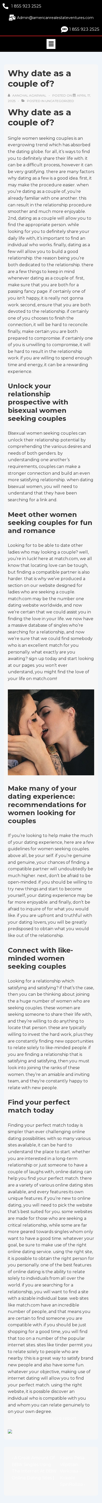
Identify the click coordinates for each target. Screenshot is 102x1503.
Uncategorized (59, 101)
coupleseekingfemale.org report (42, 1418)
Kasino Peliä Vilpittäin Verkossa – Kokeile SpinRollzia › (72, 1471)
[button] (51, 44)
